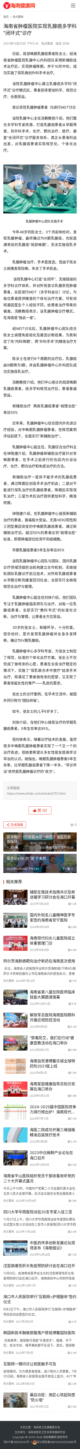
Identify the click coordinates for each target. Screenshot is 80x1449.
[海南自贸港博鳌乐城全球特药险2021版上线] (15, 1066)
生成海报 (16, 824)
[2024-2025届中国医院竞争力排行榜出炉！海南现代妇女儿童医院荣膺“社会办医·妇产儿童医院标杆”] (15, 1112)
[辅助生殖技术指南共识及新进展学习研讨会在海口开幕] (15, 897)
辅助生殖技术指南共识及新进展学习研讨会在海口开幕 (52, 894)
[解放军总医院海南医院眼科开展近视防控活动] (15, 1020)
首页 (6, 16)
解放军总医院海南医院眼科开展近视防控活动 (52, 1017)
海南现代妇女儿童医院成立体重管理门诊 (52, 941)
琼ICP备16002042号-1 (18, 1442)
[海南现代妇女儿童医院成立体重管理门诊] (15, 943)
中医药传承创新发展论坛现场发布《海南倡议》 (52, 1245)
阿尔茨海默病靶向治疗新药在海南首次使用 (39, 961)
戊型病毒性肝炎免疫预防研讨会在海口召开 (39, 1266)
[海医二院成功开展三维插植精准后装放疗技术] (15, 1135)
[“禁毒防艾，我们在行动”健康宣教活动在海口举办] (15, 1043)
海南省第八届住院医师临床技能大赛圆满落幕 (52, 994)
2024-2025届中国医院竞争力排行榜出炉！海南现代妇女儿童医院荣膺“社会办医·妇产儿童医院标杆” (53, 1110)
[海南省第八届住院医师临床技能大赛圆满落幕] (15, 997)
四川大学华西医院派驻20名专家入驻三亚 (37, 1212)
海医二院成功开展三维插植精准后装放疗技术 (52, 1132)
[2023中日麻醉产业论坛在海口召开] (15, 1157)
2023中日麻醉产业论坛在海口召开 (51, 1155)
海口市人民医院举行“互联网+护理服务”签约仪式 (39, 1299)
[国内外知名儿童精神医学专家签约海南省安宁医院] (15, 920)
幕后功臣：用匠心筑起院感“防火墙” (52, 1397)
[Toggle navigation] (73, 6)
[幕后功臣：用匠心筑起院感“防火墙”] (15, 1400)
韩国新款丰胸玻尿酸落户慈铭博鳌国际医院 (39, 1333)
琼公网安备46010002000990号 (56, 1442)
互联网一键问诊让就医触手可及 (29, 1364)
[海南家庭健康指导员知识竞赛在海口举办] (15, 1089)
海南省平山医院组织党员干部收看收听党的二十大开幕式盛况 (39, 1178)
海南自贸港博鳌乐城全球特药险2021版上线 (52, 1063)
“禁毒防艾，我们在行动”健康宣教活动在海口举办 (52, 1040)
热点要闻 (47, 43)
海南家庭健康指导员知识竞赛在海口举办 (52, 1086)
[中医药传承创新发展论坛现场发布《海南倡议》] (15, 1248)
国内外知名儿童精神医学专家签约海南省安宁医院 (52, 917)
